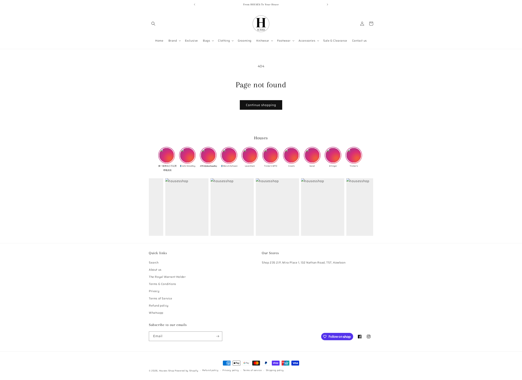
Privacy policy (230, 370)
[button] (153, 23)
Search (154, 262)
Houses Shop (166, 370)
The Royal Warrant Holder (167, 277)
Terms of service (252, 370)
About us (155, 269)
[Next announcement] (327, 4)
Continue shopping (261, 105)
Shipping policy (275, 370)
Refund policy (158, 305)
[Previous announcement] (194, 4)
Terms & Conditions (162, 284)
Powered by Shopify (186, 370)
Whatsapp (156, 312)
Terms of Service (160, 298)
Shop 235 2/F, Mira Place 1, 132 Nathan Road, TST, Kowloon (303, 262)
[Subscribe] (217, 336)
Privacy (154, 291)
